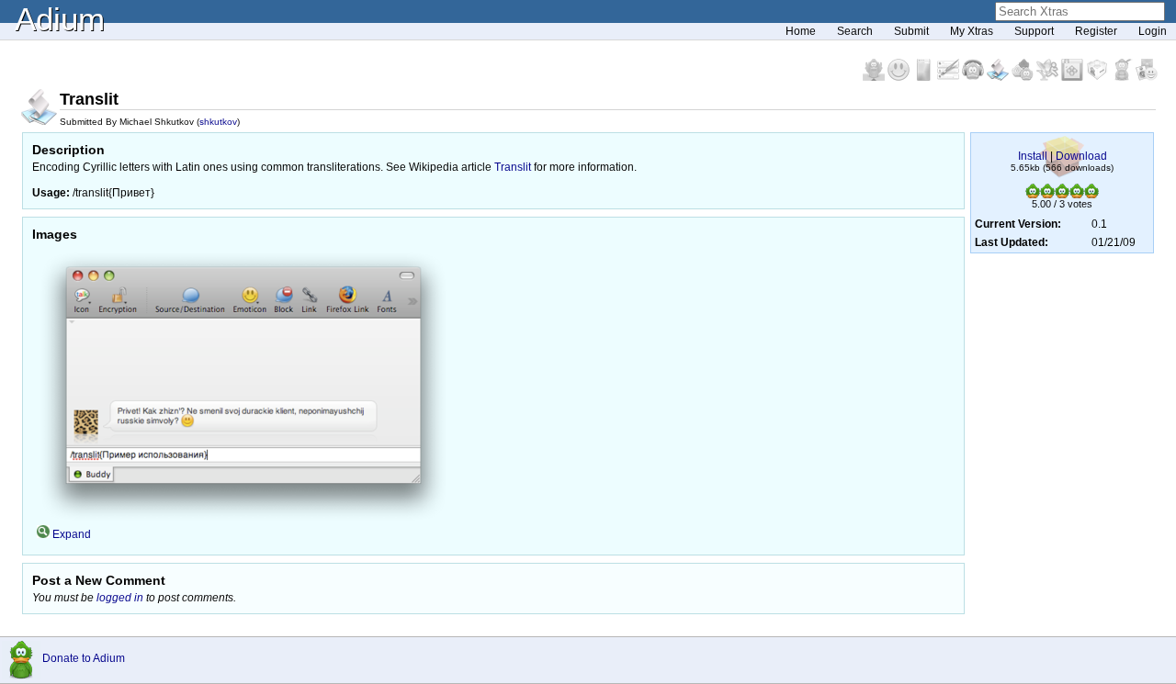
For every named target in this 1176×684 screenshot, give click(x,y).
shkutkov (218, 122)
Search (855, 31)
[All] (1147, 77)
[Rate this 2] (1047, 194)
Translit (512, 167)
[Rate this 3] (1062, 194)
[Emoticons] (900, 77)
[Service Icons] (1048, 77)
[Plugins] (1098, 77)
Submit (911, 31)
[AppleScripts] (999, 77)
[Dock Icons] (875, 77)
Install (1032, 156)
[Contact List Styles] (924, 77)
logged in (119, 597)
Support (1034, 31)
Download (1081, 156)
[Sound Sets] (974, 77)
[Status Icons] (1024, 77)
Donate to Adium (83, 658)
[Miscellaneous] (1123, 77)
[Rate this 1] (1032, 194)
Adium (60, 19)
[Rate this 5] (1091, 194)
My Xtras (971, 31)
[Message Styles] (949, 77)
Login (1152, 31)
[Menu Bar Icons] (1073, 77)
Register (1096, 31)
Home (801, 31)
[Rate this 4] (1076, 194)
